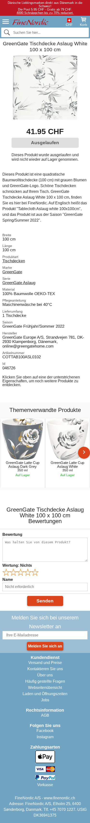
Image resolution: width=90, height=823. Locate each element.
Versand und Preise (45, 663)
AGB (45, 715)
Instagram (45, 737)
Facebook (45, 731)
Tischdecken (13, 260)
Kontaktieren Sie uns (45, 669)
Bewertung (12, 534)
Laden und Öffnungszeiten (45, 694)
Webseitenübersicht (45, 688)
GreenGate (12, 271)
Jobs (45, 700)
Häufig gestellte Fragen (45, 681)
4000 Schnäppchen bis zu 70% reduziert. (45, 13)
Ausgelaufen (45, 142)
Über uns (45, 675)
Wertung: (17, 565)
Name (7, 579)
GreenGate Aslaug (18, 282)
